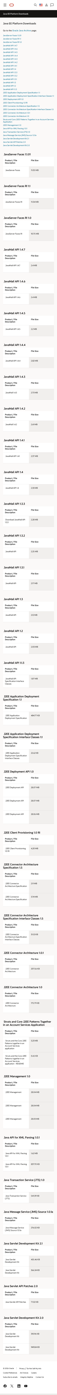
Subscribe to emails (10, 1377)
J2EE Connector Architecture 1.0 (16, 116)
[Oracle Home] (11, 5)
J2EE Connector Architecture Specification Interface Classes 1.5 (28, 109)
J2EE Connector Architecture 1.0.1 (16, 113)
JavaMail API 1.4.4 (10, 56)
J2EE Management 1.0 (12, 125)
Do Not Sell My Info (34, 1368)
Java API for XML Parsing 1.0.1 (15, 128)
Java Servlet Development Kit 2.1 (16, 138)
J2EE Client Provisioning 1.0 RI (15, 103)
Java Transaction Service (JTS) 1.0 (16, 132)
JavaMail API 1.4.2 (10, 62)
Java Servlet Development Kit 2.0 (16, 145)
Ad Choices (24, 1373)
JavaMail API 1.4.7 (10, 45)
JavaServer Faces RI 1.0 (12, 42)
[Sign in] (46, 5)
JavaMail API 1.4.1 (10, 66)
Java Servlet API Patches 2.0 (14, 142)
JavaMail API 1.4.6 (10, 49)
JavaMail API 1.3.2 (10, 76)
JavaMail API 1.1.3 (10, 89)
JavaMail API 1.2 (9, 86)
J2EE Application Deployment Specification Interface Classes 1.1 (28, 96)
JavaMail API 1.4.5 (10, 52)
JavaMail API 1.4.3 (10, 59)
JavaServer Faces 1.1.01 (12, 35)
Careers (34, 1373)
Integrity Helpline (26, 1377)
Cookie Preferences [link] (10, 1373)
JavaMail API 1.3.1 (10, 79)
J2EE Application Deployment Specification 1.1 (21, 92)
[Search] (35, 5)
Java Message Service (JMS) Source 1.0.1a (19, 135)
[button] (5, 5)
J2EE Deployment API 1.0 (13, 99)
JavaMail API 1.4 (9, 69)
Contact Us (40, 1377)
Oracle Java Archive (21, 30)
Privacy (22, 1368)
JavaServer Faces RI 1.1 (12, 39)
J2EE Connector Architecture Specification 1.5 (21, 106)
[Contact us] (52, 5)
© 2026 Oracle (8, 1368)
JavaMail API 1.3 (9, 82)
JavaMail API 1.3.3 (10, 72)
